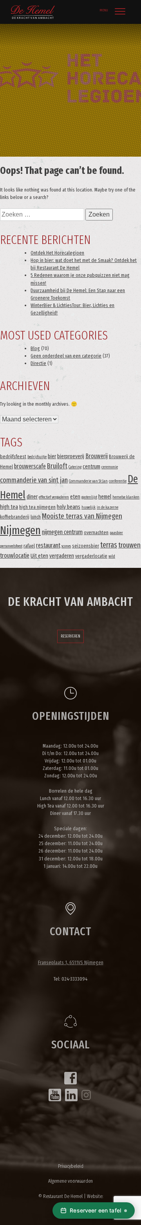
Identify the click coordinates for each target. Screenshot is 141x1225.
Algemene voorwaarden (70, 1181)
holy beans (68, 507)
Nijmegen (20, 530)
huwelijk (88, 507)
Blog (35, 348)
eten (75, 496)
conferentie (118, 481)
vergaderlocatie (91, 556)
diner (32, 496)
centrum (91, 466)
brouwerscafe (30, 466)
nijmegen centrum (62, 532)
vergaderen (61, 556)
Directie (38, 363)
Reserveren (70, 636)
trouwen (129, 545)
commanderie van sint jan (34, 480)
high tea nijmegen (37, 507)
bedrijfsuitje (37, 456)
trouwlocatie (14, 555)
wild (111, 556)
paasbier (116, 532)
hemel (104, 496)
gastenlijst (89, 497)
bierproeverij (70, 456)
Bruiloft (57, 466)
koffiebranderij (14, 517)
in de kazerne (107, 507)
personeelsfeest (11, 546)
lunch (36, 517)
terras (108, 544)
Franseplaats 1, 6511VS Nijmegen (70, 962)
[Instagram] (86, 1095)
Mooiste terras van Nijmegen (82, 516)
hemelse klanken (125, 497)
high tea (9, 507)
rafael (29, 546)
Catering (75, 467)
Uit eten (39, 556)
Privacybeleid (70, 1166)
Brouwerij (96, 456)
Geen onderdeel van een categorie (66, 356)
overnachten (96, 532)
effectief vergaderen (54, 497)
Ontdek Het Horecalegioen (57, 253)
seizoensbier (85, 546)
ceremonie (109, 467)
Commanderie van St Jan (88, 481)
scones (66, 546)
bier (52, 456)
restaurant (48, 545)
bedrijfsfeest (13, 456)
